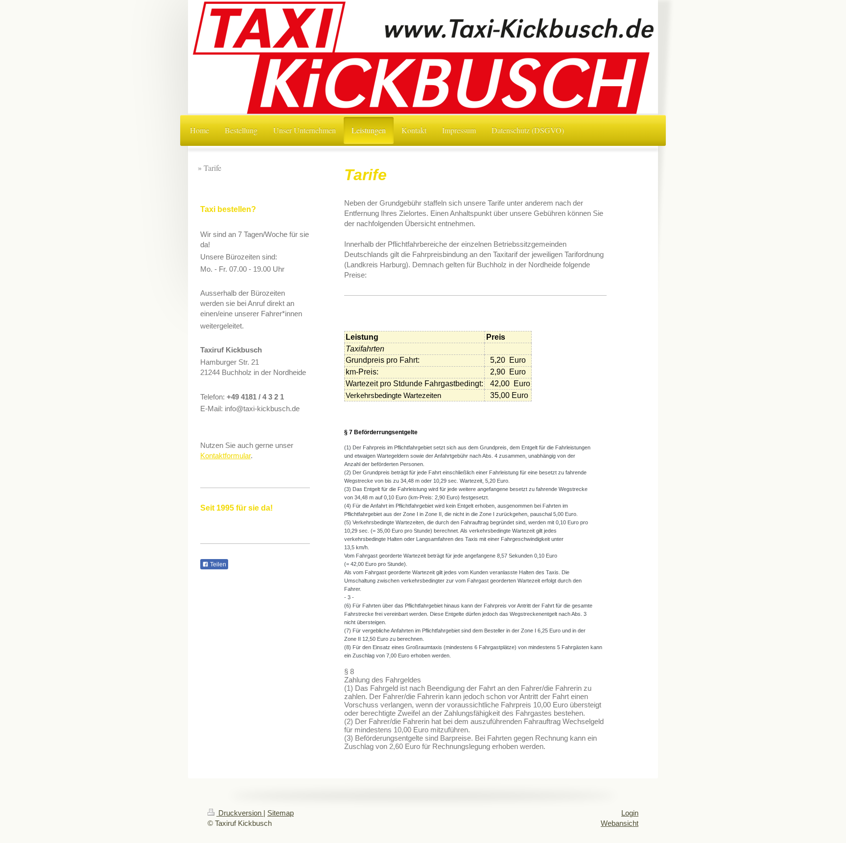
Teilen (217, 564)
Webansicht (619, 823)
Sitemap (280, 813)
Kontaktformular (225, 455)
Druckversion (239, 813)
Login (629, 813)
